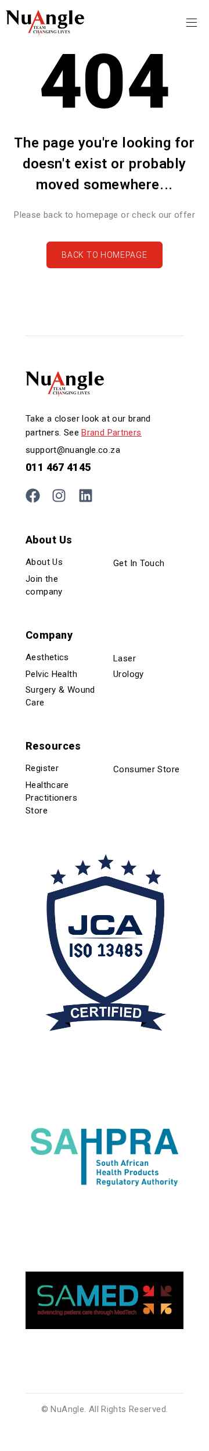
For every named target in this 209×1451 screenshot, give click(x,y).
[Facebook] (33, 495)
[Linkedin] (85, 495)
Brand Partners (111, 432)
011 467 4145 (58, 467)
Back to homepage (104, 255)
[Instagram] (59, 495)
